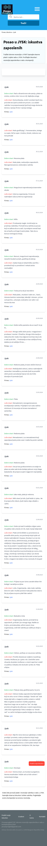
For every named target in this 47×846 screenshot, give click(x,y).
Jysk (14, 32)
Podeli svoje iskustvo (37, 763)
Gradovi (21, 816)
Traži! (23, 23)
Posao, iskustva (7, 32)
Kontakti (42, 816)
